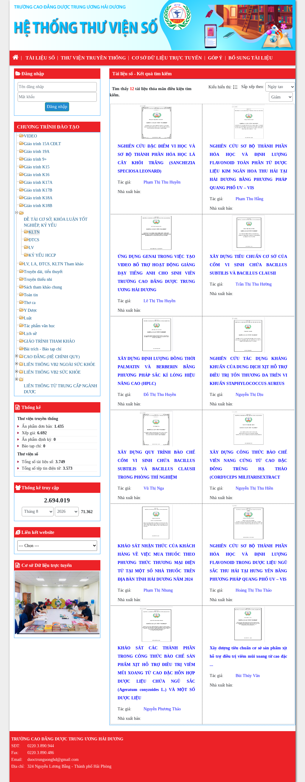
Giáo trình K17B (38, 190)
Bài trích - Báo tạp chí (42, 349)
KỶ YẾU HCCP (42, 255)
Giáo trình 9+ (35, 159)
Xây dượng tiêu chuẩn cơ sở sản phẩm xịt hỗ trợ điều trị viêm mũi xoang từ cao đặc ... (248, 656)
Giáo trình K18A (38, 198)
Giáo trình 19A (36, 151)
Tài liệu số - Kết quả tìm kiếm (142, 73)
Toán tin (31, 295)
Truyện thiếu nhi (38, 279)
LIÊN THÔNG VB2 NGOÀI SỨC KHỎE (59, 364)
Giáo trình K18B (38, 205)
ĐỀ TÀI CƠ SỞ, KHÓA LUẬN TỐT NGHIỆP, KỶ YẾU (56, 222)
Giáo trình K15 (36, 167)
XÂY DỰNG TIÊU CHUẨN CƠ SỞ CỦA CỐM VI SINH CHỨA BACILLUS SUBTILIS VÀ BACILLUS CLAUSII (248, 264)
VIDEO (30, 136)
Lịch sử (30, 333)
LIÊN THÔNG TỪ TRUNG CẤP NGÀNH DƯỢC (60, 389)
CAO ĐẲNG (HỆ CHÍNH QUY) (52, 357)
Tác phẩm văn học (39, 326)
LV (31, 247)
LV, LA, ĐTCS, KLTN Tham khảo (53, 264)
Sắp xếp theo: (252, 86)
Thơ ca (29, 302)
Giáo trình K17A (38, 182)
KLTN (34, 232)
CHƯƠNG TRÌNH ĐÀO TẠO (48, 126)
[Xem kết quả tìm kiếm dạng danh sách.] (236, 86)
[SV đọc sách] (57, 603)
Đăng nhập (57, 106)
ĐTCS (34, 240)
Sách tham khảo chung (43, 287)
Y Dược (30, 310)
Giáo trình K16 (36, 175)
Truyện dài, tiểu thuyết (43, 271)
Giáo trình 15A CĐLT (42, 144)
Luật (28, 318)
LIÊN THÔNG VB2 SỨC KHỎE (52, 372)
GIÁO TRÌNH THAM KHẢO (49, 341)
